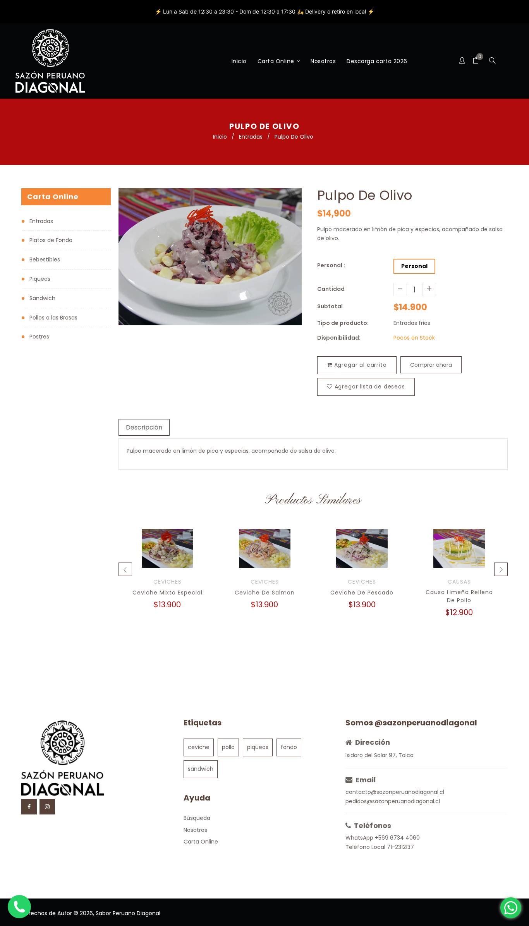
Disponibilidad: (339, 338)
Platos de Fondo (50, 240)
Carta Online (201, 841)
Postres (39, 336)
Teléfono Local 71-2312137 (379, 847)
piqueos (257, 747)
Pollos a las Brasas (53, 317)
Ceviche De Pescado (361, 592)
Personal (414, 266)
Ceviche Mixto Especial (167, 592)
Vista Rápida (167, 557)
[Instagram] (47, 806)
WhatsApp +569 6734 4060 (382, 838)
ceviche (199, 747)
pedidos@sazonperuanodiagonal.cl (392, 801)
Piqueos (39, 279)
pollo (228, 747)
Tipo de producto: (343, 323)
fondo (289, 747)
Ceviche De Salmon (265, 592)
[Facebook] (29, 806)
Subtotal (330, 306)
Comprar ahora (431, 365)
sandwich (200, 769)
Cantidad (331, 289)
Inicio (220, 137)
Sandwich (42, 298)
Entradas (251, 137)
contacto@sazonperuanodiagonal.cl (394, 792)
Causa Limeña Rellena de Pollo (459, 596)
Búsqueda (197, 818)
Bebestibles (44, 259)
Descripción (144, 427)
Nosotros (195, 830)
